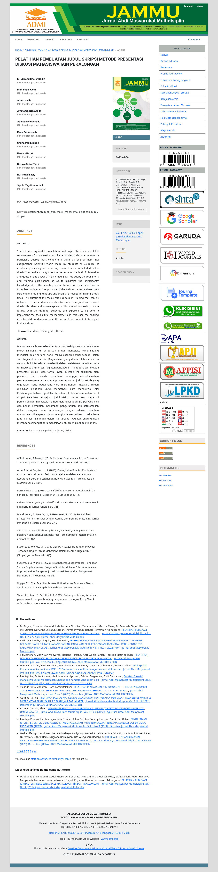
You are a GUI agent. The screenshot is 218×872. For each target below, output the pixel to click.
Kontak (164, 54)
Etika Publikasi (168, 86)
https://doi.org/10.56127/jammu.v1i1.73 (44, 201)
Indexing (165, 136)
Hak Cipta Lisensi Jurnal (173, 117)
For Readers (165, 475)
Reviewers (166, 67)
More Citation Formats (130, 209)
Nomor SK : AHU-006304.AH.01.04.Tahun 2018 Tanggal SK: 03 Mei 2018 (89, 832)
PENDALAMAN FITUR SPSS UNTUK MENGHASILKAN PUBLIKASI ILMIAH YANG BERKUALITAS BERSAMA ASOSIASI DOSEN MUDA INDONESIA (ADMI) (83, 722)
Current (49, 39)
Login (18, 39)
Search (195, 39)
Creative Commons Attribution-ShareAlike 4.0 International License (106, 848)
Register (33, 39)
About (81, 39)
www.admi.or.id (110, 838)
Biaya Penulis (168, 130)
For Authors (165, 480)
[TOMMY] (182, 311)
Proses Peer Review (171, 73)
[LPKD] (182, 390)
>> (35, 751)
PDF (119, 137)
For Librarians (166, 485)
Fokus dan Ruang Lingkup (175, 80)
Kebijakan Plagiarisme (173, 111)
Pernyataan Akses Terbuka (175, 105)
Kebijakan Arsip (169, 98)
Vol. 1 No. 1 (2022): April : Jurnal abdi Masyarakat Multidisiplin (76, 49)
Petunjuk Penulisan (171, 124)
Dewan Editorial (169, 61)
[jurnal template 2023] (182, 292)
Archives (66, 39)
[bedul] (182, 326)
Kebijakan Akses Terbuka (174, 92)
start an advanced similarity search (51, 758)
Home (18, 49)
